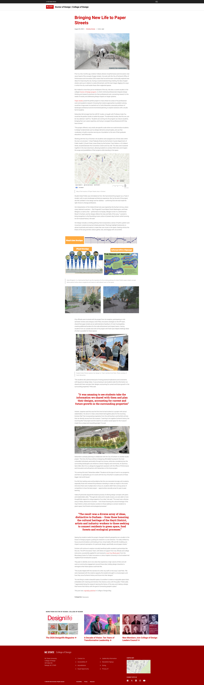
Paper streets (79, 101)
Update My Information (109, 658)
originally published (89, 590)
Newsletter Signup (108, 662)
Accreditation (82, 665)
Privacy (85, 681)
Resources (92, 681)
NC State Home (51, 1)
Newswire (85, 597)
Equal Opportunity (83, 669)
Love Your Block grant (113, 553)
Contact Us (81, 658)
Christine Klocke (90, 29)
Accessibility (79, 681)
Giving (104, 665)
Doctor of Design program (88, 92)
